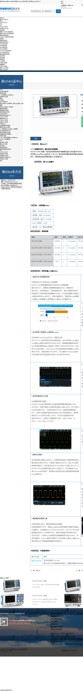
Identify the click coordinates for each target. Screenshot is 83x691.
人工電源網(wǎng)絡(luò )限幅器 (9, 129)
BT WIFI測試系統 (4, 52)
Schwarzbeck (3, 22)
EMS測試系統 (3, 47)
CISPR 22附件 (4, 120)
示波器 (2, 100)
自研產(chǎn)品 (4, 28)
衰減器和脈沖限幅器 (5, 134)
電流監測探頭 (3, 147)
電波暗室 (2, 30)
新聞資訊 (2, 59)
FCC (1, 24)
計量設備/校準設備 (5, 125)
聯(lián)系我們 (4, 69)
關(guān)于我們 (4, 68)
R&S (1, 21)
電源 (1, 98)
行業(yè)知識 (3, 66)
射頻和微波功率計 (5, 112)
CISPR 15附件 (4, 117)
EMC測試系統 (4, 44)
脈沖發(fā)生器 (4, 142)
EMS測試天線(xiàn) (5, 130)
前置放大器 (3, 136)
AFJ (1, 25)
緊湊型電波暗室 (4, 35)
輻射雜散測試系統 (5, 54)
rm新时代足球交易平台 (6, 690)
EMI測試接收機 (4, 91)
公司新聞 (2, 61)
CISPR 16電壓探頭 (5, 139)
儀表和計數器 (3, 108)
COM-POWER (4, 26)
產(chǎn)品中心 (4, 19)
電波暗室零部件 (4, 42)
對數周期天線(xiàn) (5, 115)
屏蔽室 (2, 39)
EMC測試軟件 (4, 49)
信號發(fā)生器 (4, 96)
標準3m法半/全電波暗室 (6, 32)
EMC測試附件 (4, 102)
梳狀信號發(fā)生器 (5, 132)
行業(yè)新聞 (3, 63)
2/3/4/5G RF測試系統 (5, 51)
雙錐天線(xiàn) (4, 118)
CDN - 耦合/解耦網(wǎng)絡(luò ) (9, 137)
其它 (1, 160)
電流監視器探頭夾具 (5, 149)
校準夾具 (2, 146)
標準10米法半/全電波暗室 (7, 33)
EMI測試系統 (3, 45)
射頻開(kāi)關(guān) (5, 157)
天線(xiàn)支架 (4, 122)
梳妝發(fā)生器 (4, 154)
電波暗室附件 (3, 40)
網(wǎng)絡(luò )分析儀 (6, 107)
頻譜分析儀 (3, 93)
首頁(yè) (2, 18)
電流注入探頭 (3, 144)
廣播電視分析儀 (4, 110)
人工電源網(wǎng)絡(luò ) (7, 95)
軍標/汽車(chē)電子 (5, 127)
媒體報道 (2, 64)
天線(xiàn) (3, 124)
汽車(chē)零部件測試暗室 (7, 37)
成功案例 (2, 56)
